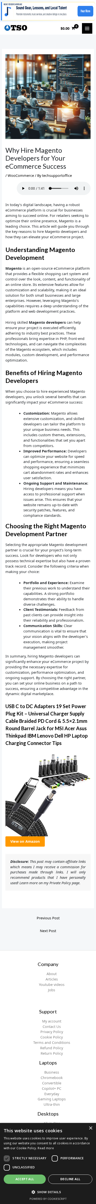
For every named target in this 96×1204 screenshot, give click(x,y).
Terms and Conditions (51, 1042)
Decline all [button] (70, 1179)
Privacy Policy (51, 1031)
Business (51, 1072)
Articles (52, 979)
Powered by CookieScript (48, 1199)
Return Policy (52, 1053)
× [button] (90, 1128)
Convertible (51, 1082)
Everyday (51, 1093)
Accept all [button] (25, 1179)
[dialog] (48, 1163)
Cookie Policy (51, 1037)
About (52, 973)
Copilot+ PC (51, 1088)
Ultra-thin (52, 1104)
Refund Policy (51, 1047)
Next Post (48, 930)
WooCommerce (21, 175)
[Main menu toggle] (87, 28)
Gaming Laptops (52, 1098)
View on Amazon (25, 841)
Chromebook (52, 1077)
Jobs (51, 989)
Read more (46, 1148)
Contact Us (52, 1026)
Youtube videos (51, 984)
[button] (48, 1192)
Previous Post (48, 917)
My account (51, 1021)
